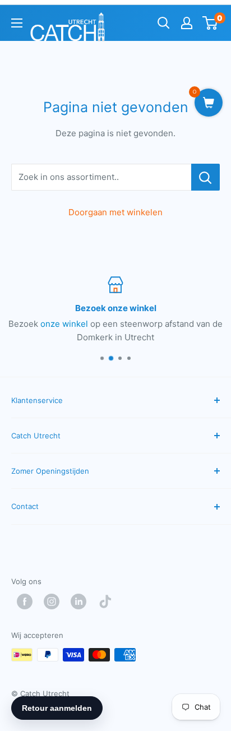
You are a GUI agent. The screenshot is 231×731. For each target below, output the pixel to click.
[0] (211, 23)
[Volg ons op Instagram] (54, 601)
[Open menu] (16, 22)
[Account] (186, 23)
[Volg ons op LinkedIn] (81, 601)
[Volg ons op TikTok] (108, 601)
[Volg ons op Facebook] (27, 601)
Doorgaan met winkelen (115, 212)
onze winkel (64, 323)
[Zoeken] (164, 23)
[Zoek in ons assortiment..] (205, 177)
